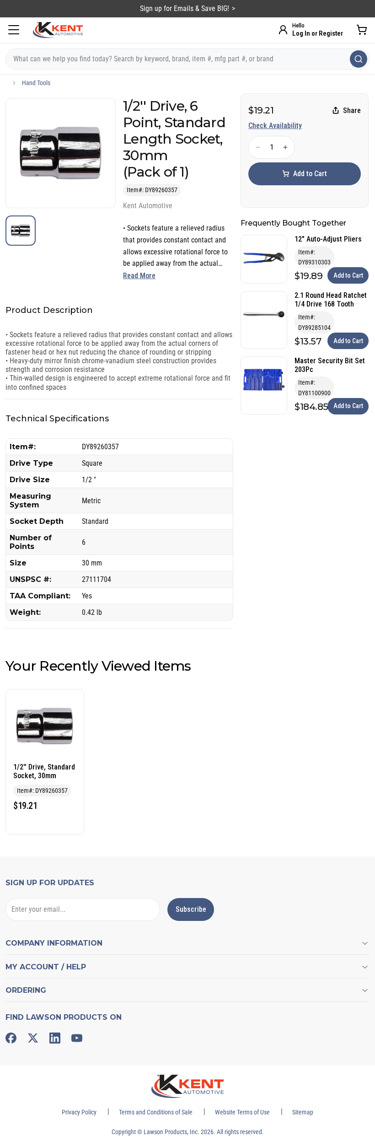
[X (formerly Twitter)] (32, 1038)
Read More (139, 275)
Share (352, 110)
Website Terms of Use (242, 1112)
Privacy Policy (79, 1112)
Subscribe (191, 909)
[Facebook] (10, 1038)
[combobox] (187, 59)
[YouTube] (76, 1038)
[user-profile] (283, 29)
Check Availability (275, 125)
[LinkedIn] (54, 1038)
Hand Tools (36, 82)
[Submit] (358, 59)
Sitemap (302, 1112)
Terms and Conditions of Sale (156, 1112)
